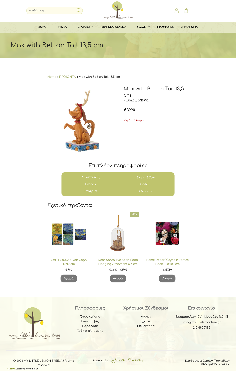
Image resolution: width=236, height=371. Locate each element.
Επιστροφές (90, 321)
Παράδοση (90, 326)
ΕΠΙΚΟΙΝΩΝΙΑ (189, 27)
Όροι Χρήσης (90, 316)
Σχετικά (145, 321)
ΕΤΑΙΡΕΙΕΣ (84, 27)
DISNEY (145, 184)
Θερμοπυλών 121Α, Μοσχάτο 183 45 (201, 316)
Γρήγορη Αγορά (68, 251)
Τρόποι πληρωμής (90, 330)
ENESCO (145, 191)
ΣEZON (141, 27)
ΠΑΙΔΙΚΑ (62, 27)
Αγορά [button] (69, 278)
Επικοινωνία (146, 326)
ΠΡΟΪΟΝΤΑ (67, 76)
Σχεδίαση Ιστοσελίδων (26, 369)
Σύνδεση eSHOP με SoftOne (215, 364)
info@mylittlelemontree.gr (202, 322)
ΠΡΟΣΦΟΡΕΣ (165, 27)
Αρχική (146, 316)
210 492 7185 (201, 327)
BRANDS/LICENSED (113, 27)
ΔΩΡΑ (42, 27)
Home (51, 76)
